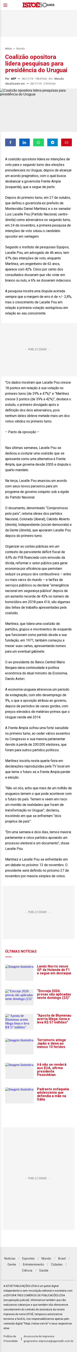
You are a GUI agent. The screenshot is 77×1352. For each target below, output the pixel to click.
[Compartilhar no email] (66, 142)
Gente (11, 1264)
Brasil (62, 1258)
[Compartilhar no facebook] (10, 142)
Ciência (27, 1270)
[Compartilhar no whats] (38, 142)
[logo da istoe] (38, 5)
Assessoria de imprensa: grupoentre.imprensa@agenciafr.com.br (49, 1339)
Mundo (20, 48)
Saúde (43, 1270)
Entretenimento (33, 1264)
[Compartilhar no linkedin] (24, 142)
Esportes (28, 1258)
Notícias (9, 1258)
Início (8, 48)
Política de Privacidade (10, 1339)
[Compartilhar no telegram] (52, 142)
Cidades (57, 1264)
